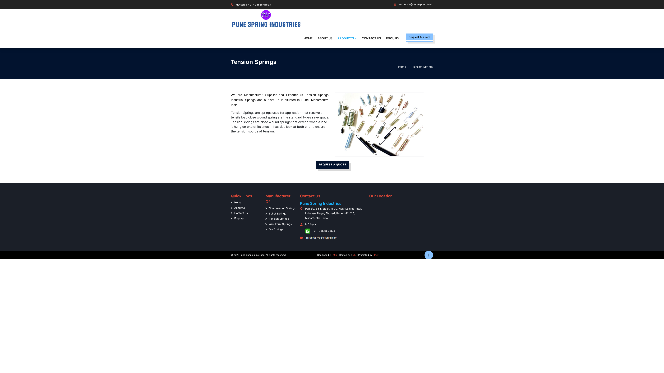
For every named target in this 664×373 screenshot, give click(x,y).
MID (334, 255)
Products (346, 38)
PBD (376, 255)
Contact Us (371, 38)
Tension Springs (279, 218)
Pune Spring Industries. (252, 255)
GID (354, 255)
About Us (325, 38)
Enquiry (392, 38)
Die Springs (276, 229)
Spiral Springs (277, 213)
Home (308, 38)
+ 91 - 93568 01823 (259, 4)
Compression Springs (282, 208)
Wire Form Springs (280, 224)
